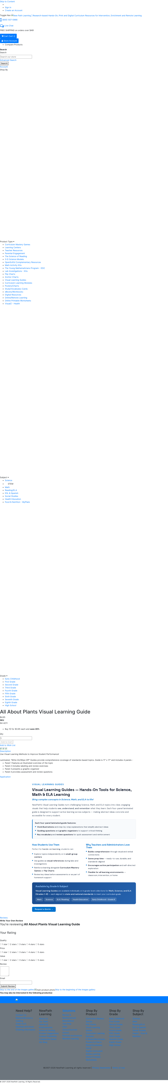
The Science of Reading (16, 256)
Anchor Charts (11, 277)
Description (5, 751)
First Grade (10, 681)
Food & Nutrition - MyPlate (17, 502)
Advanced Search (8, 60)
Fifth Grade (10, 693)
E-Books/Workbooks (95, 1039)
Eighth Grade (11, 702)
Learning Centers (13, 247)
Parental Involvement (72, 1035)
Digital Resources (13, 294)
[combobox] (16, 57)
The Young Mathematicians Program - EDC (25, 268)
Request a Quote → (44, 909)
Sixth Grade (10, 696)
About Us (43, 1018)
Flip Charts (10, 274)
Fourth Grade (11, 690)
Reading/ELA (11, 490)
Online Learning (93, 1054)
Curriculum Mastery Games (17, 244)
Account (4, 66)
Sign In (8, 7)
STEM (10, 484)
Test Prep (66, 1024)
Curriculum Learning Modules (18, 283)
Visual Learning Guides (15, 280)
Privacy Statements (101, 1068)
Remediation (68, 1021)
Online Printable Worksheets (18, 300)
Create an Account (13, 10)
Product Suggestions (49, 1033)
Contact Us (21, 1015)
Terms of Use (118, 1068)
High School (10, 705)
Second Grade (11, 684)
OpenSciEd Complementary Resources (23, 262)
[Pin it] (6, 748)
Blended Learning (70, 1038)
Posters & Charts (94, 1042)
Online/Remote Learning (16, 297)
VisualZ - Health (12, 303)
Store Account (10, 41)
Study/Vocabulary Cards (16, 289)
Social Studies (11, 496)
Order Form (21, 1024)
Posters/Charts (12, 286)
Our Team (43, 1021)
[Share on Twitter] (4, 748)
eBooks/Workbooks (14, 292)
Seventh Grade (12, 699)
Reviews (4, 917)
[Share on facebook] (1, 748)
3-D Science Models (14, 259)
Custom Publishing (47, 1036)
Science (8, 480)
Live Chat (9, 25)
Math (7, 487)
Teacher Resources (14, 250)
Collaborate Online (47, 1039)
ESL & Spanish (11, 493)
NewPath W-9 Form (25, 1027)
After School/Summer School (69, 1030)
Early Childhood (12, 679)
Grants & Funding (47, 1030)
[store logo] (76, 15)
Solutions (68, 1010)
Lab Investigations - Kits (16, 271)
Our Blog (43, 1042)
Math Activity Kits (13, 265)
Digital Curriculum (94, 1051)
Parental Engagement (15, 253)
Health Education (13, 499)
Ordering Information (25, 1029)
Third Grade (10, 687)
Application (5, 777)
